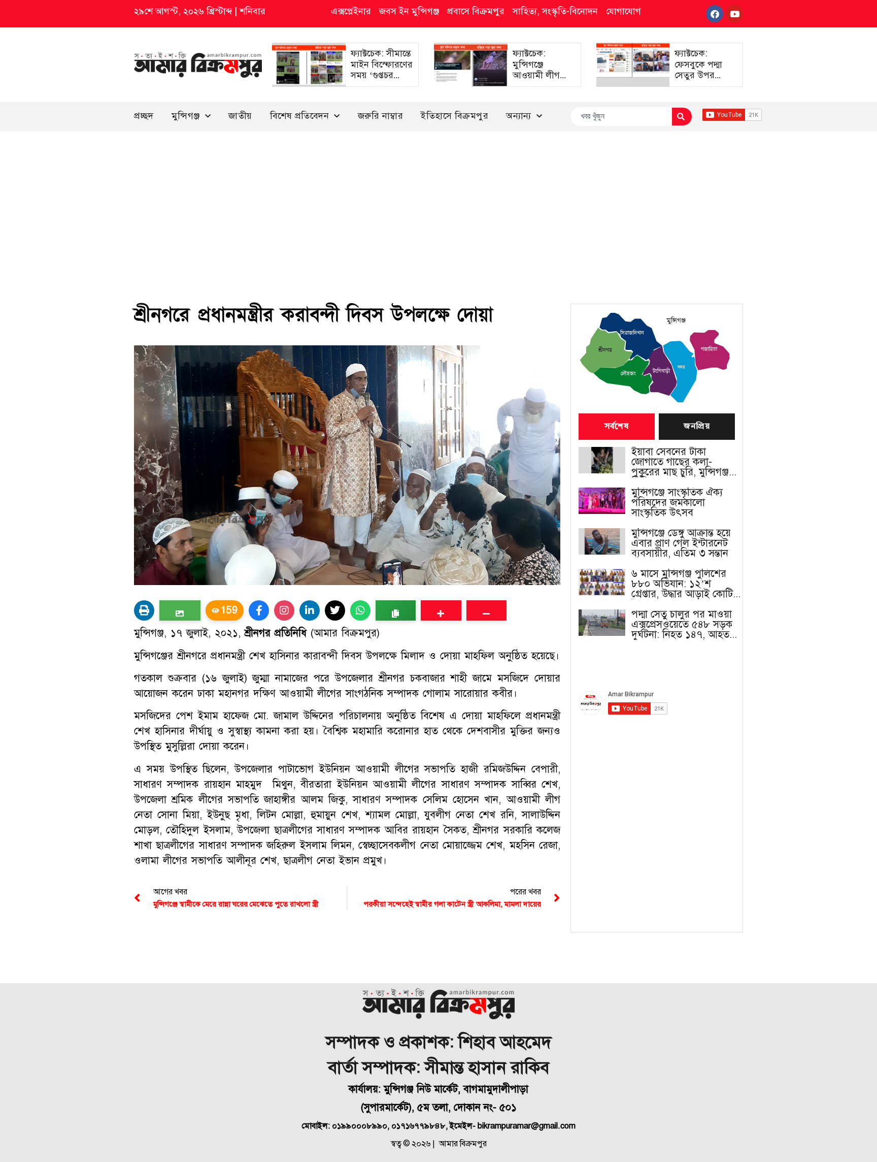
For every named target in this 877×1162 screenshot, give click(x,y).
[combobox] (620, 116)
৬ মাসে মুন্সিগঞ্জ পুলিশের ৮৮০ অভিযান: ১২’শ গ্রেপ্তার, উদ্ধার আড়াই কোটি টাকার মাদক (682, 584)
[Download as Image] (179, 610)
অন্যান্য (518, 115)
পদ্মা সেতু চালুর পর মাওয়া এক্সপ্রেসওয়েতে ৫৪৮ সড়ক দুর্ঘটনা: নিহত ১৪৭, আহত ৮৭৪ (681, 624)
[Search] (681, 116)
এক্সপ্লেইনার (351, 11)
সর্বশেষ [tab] (616, 427)
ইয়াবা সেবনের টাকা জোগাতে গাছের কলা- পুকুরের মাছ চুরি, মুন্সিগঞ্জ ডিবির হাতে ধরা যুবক (680, 462)
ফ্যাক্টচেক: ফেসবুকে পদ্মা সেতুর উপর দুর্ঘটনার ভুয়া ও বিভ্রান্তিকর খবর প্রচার (701, 81)
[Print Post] (144, 610)
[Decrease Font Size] (486, 610)
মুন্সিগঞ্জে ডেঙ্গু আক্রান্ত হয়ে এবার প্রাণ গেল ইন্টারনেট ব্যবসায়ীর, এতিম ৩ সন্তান (681, 543)
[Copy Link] (396, 610)
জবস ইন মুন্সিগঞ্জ (409, 11)
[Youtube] (734, 13)
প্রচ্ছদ (144, 115)
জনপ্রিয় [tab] (697, 427)
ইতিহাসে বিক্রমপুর (454, 115)
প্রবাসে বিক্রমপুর (475, 11)
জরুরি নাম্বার (380, 115)
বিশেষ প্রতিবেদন (299, 115)
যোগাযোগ (623, 11)
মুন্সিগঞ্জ (186, 115)
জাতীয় (240, 115)
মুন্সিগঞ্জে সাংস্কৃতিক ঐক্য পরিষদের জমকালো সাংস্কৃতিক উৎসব (677, 503)
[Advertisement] (438, 207)
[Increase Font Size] (441, 610)
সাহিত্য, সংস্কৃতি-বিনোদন (555, 11)
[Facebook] (714, 13)
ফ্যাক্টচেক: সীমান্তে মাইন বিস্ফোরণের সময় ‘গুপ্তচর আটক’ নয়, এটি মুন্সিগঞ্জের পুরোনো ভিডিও (382, 81)
